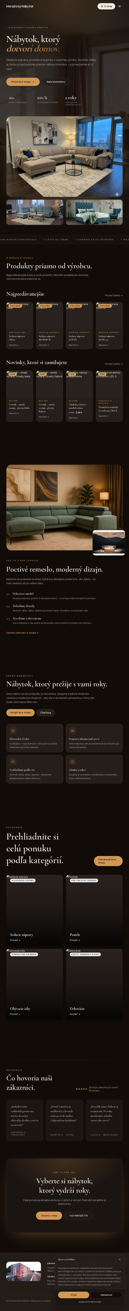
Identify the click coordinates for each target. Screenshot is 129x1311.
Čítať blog (45, 712)
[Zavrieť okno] (120, 1259)
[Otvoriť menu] (119, 6)
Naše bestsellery (56, 81)
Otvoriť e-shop (49, 1215)
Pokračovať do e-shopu (107, 861)
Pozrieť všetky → (114, 295)
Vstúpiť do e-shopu (20, 712)
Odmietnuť (106, 1294)
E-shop (108, 6)
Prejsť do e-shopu (21, 81)
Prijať (74, 1294)
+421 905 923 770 (78, 1215)
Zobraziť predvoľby (90, 1302)
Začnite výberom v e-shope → (22, 632)
